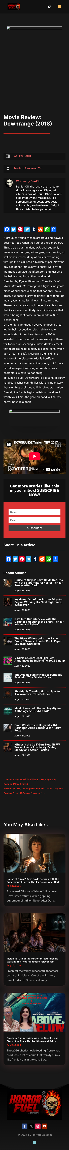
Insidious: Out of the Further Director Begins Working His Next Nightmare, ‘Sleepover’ (38, 602)
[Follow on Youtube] (44, 1126)
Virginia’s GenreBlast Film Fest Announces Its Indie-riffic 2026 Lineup (39, 659)
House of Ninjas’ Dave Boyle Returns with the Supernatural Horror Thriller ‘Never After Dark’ (38, 582)
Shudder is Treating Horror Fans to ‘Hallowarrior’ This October (37, 693)
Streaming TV (33, 168)
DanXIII (35, 181)
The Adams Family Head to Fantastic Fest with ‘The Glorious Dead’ (38, 676)
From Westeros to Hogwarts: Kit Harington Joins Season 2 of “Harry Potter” (37, 727)
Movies (18, 168)
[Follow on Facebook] (24, 1126)
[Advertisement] (34, 77)
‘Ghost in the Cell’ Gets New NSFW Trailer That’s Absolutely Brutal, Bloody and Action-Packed (37, 747)
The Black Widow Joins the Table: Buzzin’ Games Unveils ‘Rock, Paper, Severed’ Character (38, 641)
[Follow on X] (31, 1126)
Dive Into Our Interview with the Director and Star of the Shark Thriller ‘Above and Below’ (39, 621)
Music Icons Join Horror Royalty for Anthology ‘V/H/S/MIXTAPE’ (37, 710)
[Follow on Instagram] (38, 1126)
